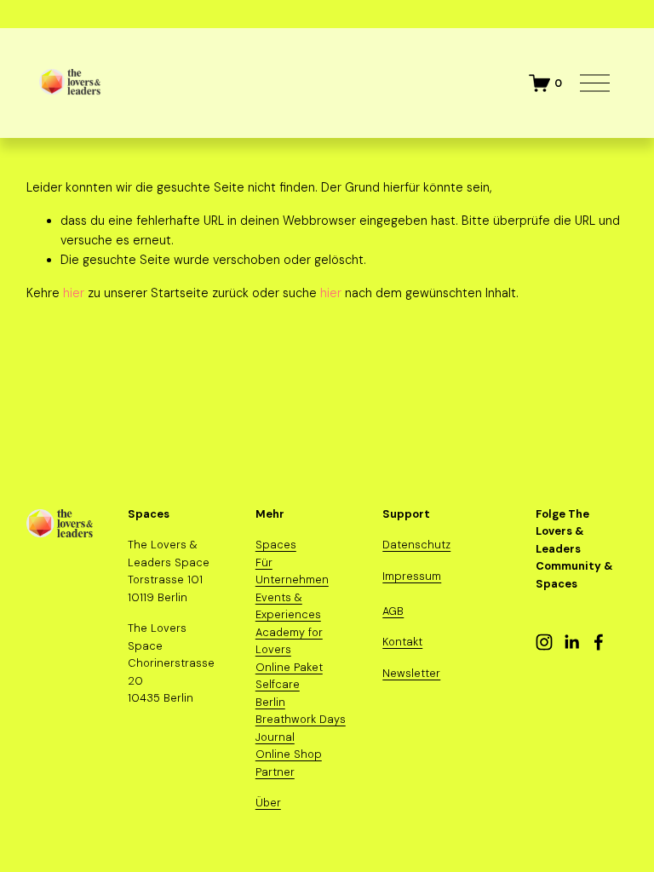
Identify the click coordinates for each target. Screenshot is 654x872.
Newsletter (411, 673)
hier (73, 293)
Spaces (275, 544)
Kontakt (402, 641)
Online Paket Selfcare (289, 675)
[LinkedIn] (571, 642)
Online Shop (288, 754)
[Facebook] (598, 642)
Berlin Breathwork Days (300, 710)
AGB (393, 611)
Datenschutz (416, 544)
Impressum (411, 576)
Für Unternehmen (292, 571)
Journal (275, 737)
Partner (275, 772)
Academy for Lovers (289, 641)
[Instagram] (544, 642)
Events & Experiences (288, 606)
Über (268, 802)
